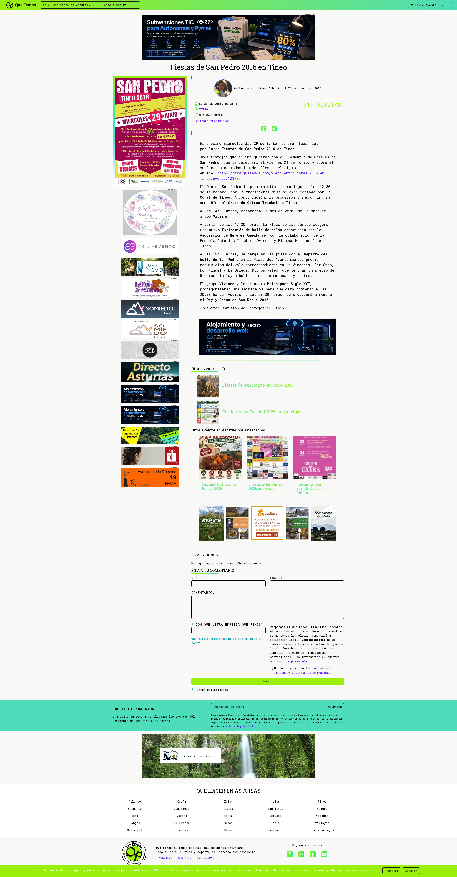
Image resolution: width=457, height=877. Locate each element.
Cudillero (181, 808)
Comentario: (203, 592)
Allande (135, 801)
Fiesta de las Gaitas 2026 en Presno (265, 486)
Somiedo (275, 816)
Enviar (267, 681)
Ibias (228, 801)
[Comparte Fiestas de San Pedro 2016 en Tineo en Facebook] (262, 128)
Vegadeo (322, 816)
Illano (228, 808)
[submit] (137, 5)
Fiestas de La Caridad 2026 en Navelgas (261, 411)
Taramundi (275, 830)
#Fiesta (202, 121)
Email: (276, 577)
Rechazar (392, 871)
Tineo (203, 109)
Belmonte (135, 808)
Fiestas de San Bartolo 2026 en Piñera (309, 488)
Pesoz (228, 830)
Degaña (181, 816)
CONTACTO (185, 858)
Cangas (135, 823)
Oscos (228, 823)
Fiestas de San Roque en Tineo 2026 (258, 385)
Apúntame (335, 706)
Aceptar (411, 871)
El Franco (182, 823)
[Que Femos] (20, 4)
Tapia (275, 823)
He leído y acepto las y (302, 670)
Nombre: (198, 577)
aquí (375, 870)
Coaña (181, 801)
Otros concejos (322, 830)
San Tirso (275, 808)
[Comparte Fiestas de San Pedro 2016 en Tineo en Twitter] (273, 128)
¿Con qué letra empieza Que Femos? (227, 624)
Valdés (322, 808)
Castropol (134, 830)
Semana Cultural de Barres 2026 (219, 486)
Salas (275, 801)
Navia (228, 816)
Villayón (322, 823)
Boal (134, 816)
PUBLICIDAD (205, 858)
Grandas (181, 830)
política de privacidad (289, 661)
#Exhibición (220, 121)
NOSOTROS (165, 858)
